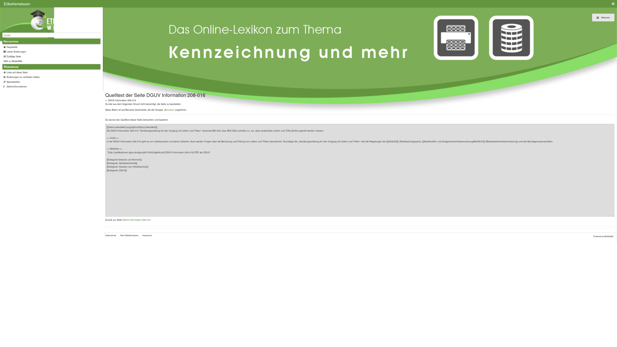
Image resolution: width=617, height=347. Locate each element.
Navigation (11, 41)
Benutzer (169, 109)
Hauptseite (12, 47)
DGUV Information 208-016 (122, 100)
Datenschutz (110, 235)
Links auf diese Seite (17, 72)
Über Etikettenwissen (129, 235)
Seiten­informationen (17, 86)
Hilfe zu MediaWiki (13, 61)
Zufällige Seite (14, 56)
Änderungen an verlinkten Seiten (23, 77)
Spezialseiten (13, 81)
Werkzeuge (11, 67)
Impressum (147, 235)
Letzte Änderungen (16, 51)
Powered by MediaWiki (603, 236)
